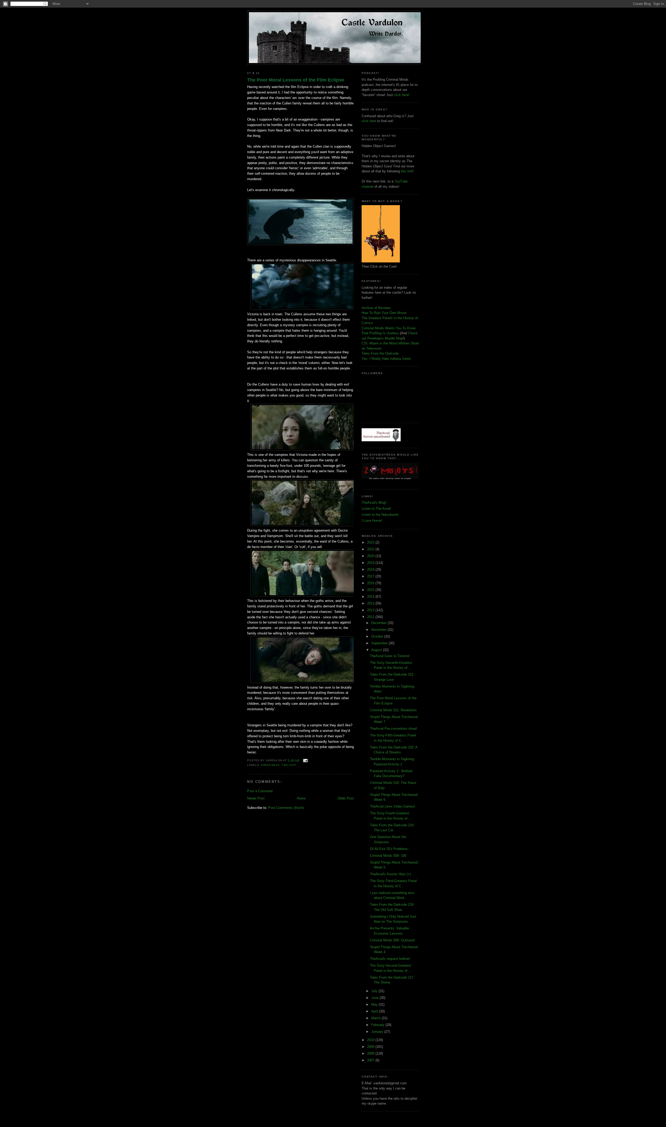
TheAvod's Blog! (374, 503)
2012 (371, 610)
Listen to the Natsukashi (380, 515)
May (375, 1004)
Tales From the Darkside (380, 353)
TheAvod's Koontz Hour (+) (390, 874)
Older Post (346, 798)
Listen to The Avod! (376, 509)
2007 (371, 1060)
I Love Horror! (372, 520)
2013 (371, 603)
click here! (401, 95)
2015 (371, 590)
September (380, 643)
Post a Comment (260, 791)
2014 (371, 597)
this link (407, 171)
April (375, 1011)
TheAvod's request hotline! (390, 959)
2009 (371, 1047)
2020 (371, 556)
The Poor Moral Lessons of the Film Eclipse (295, 80)
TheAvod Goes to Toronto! (390, 656)
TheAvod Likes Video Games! (392, 806)
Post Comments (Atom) (286, 808)
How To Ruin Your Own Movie (384, 313)
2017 (371, 576)
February (378, 1025)
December (379, 623)
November (379, 630)
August (377, 650)
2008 (371, 1053)
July (375, 991)
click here (369, 121)
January (377, 1032)
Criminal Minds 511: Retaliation (393, 710)
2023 (371, 542)
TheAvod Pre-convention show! (393, 729)
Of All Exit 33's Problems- (389, 849)
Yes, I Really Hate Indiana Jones (386, 359)
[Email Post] (304, 760)
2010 (371, 1040)
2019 (371, 563)
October (377, 636)
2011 (371, 617)
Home (301, 798)
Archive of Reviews (376, 308)
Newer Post (256, 798)
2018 (371, 569)
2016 (371, 583)
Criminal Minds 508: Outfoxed (392, 940)
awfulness (270, 765)
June (375, 998)
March (376, 1018)
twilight (289, 765)
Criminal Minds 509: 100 (388, 856)
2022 (371, 549)
